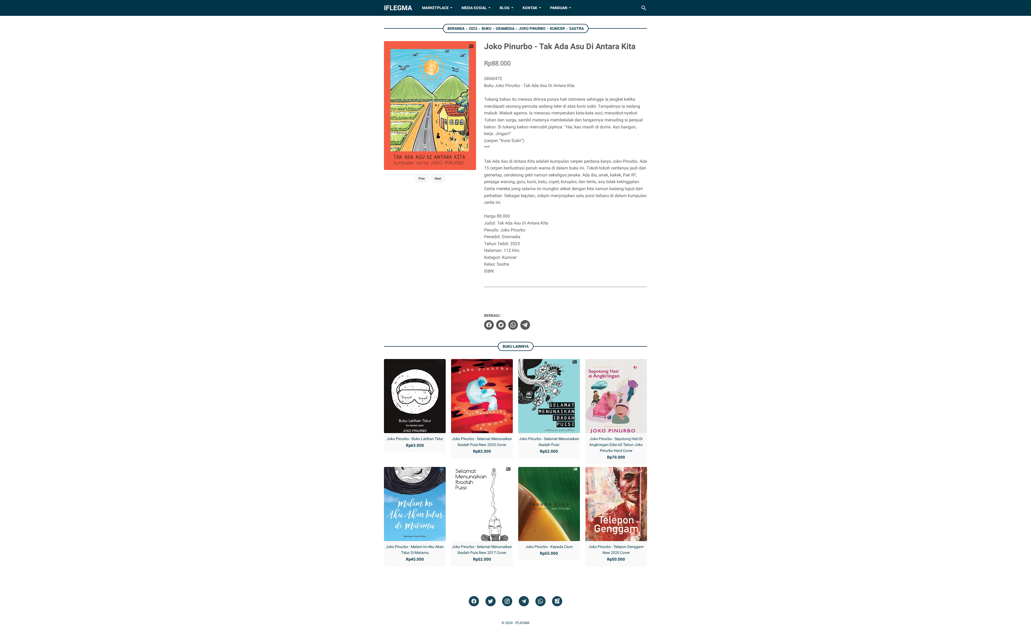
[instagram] (507, 601)
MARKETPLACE (435, 8)
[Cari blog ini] (644, 8)
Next (438, 178)
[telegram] (525, 325)
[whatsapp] (513, 325)
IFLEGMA (398, 8)
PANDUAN (558, 8)
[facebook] (489, 325)
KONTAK (529, 8)
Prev (422, 178)
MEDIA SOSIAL (474, 8)
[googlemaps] (557, 601)
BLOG (505, 8)
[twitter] (501, 325)
